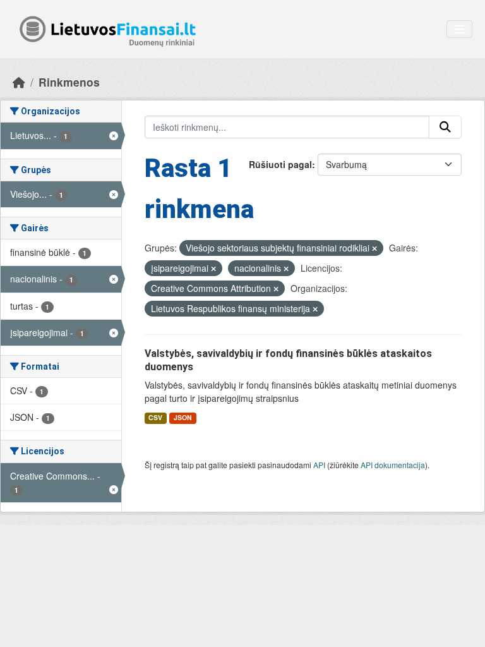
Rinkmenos (69, 82)
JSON (183, 417)
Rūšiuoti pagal (280, 164)
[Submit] (445, 127)
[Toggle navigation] (459, 29)
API (319, 464)
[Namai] (19, 82)
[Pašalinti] (374, 248)
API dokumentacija (393, 464)
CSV (155, 417)
